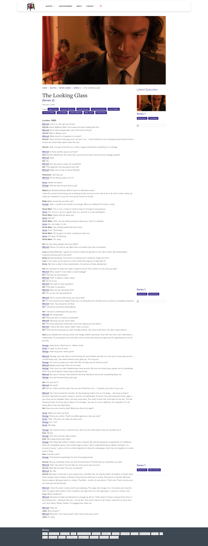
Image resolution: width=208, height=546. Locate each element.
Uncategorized (65, 6)
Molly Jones (89, 113)
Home (44, 88)
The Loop (134, 534)
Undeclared (104, 537)
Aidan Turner (53, 109)
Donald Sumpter (83, 109)
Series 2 (77, 88)
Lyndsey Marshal (75, 113)
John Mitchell (153, 118)
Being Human (65, 88)
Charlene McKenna (67, 109)
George (45, 185)
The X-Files (114, 537)
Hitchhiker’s (106, 534)
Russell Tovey (101, 113)
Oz (161, 534)
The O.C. (155, 534)
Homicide (116, 534)
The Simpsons (72, 537)
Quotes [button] (49, 6)
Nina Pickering (153, 294)
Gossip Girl (96, 534)
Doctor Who (65, 534)
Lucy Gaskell (62, 113)
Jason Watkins (114, 109)
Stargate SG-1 (83, 537)
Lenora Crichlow (48, 113)
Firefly (73, 534)
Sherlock (62, 537)
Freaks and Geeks (84, 534)
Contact (90, 6)
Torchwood (94, 537)
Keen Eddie (125, 534)
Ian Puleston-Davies (98, 109)
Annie (44, 182)
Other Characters (154, 470)
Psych (45, 537)
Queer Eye (53, 537)
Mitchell (45, 124)
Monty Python (145, 534)
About (79, 6)
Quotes (53, 88)
